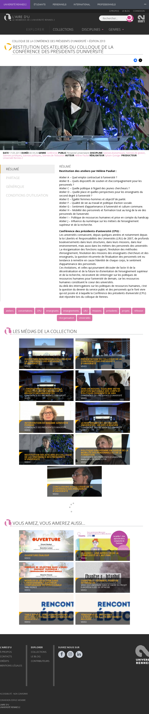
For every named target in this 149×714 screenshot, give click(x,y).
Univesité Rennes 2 (141, 18)
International (82, 4)
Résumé (12, 169)
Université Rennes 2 (15, 4)
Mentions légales (11, 665)
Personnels (59, 4)
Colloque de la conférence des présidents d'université (49, 41)
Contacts (6, 656)
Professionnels (106, 4)
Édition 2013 (97, 41)
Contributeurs (40, 661)
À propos (114, 11)
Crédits (4, 661)
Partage (13, 178)
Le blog (126, 11)
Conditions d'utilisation (27, 195)
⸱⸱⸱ (145, 4)
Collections (63, 29)
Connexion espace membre (13, 700)
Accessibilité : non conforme (14, 693)
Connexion (139, 11)
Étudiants (39, 4)
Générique (15, 186)
